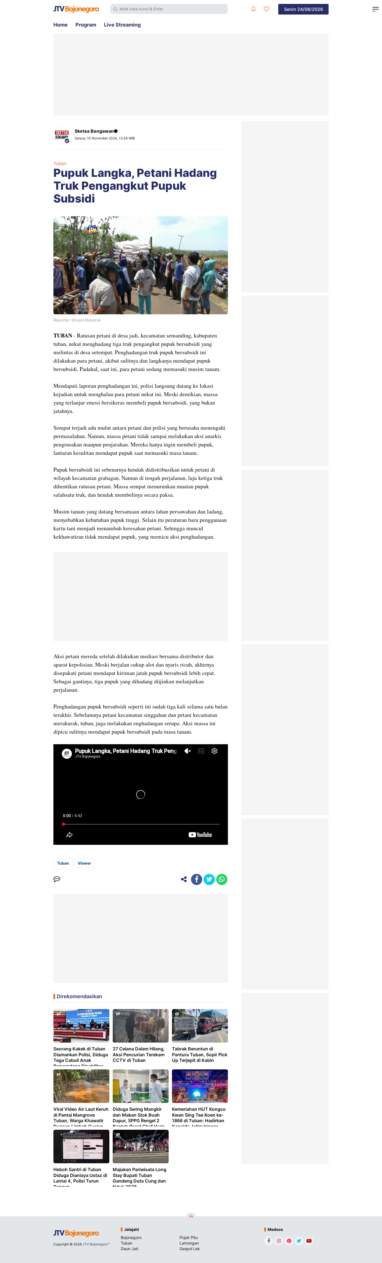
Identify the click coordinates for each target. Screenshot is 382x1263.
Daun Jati (129, 1248)
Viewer (84, 863)
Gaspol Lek (190, 1248)
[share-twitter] (209, 879)
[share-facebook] (196, 879)
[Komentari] (56, 879)
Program (86, 25)
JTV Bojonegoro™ (96, 1244)
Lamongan (189, 1243)
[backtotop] (191, 1217)
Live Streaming (122, 25)
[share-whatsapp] (221, 879)
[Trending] (266, 9)
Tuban (59, 163)
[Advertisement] (191, 75)
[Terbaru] (253, 9)
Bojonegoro (131, 1237)
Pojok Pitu (189, 1237)
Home (60, 25)
